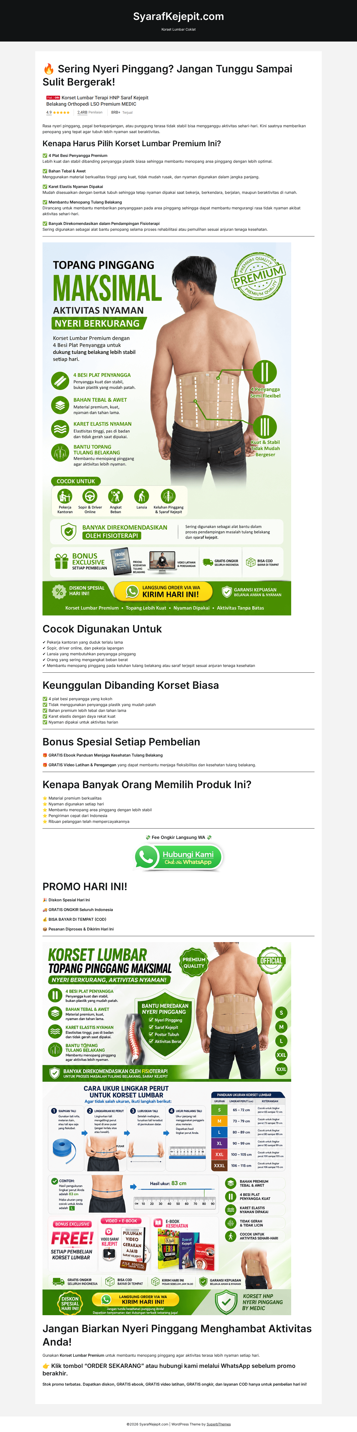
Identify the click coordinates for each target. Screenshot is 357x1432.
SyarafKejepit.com (178, 16)
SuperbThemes (219, 1424)
